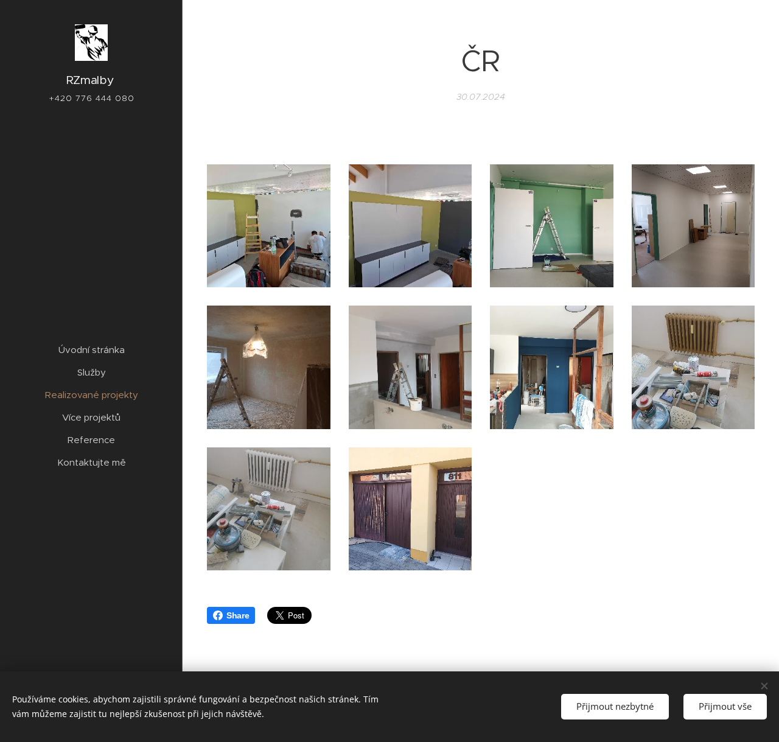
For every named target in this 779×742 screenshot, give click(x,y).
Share (237, 615)
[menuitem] (91, 350)
